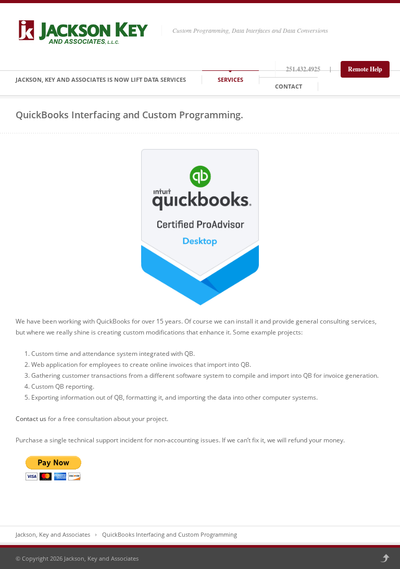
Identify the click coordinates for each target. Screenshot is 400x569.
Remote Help (365, 69)
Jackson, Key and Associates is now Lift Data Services (101, 79)
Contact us (31, 418)
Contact (288, 86)
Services (230, 79)
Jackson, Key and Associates (53, 534)
